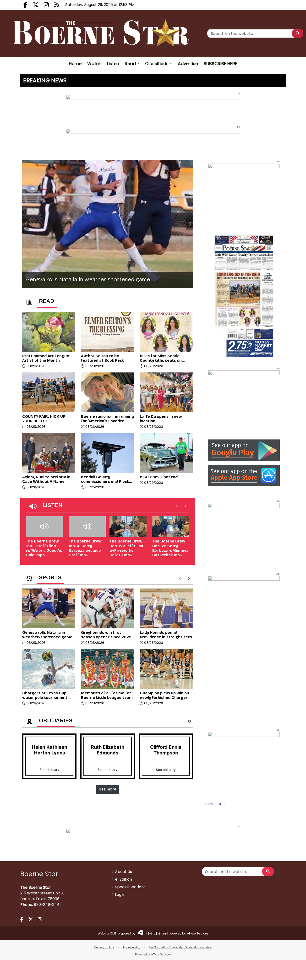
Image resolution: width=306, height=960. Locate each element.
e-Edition (123, 879)
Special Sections (130, 887)
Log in (120, 894)
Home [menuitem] (75, 64)
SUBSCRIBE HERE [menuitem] (220, 64)
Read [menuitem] (130, 64)
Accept (288, 951)
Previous (25, 224)
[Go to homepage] (101, 33)
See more (107, 789)
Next (189, 224)
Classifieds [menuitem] (157, 64)
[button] (189, 721)
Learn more (262, 951)
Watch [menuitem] (94, 64)
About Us (123, 871)
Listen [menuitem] (113, 64)
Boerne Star (214, 804)
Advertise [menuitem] (188, 64)
